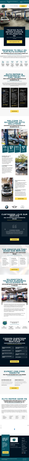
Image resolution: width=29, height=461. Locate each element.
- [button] (0, 426)
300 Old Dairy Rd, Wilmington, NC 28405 (15, 447)
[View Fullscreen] (0, 427)
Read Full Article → (4, 385)
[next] (24, 229)
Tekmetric (6, 459)
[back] (5, 229)
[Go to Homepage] (3, 4)
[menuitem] (25, 458)
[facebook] (2, 449)
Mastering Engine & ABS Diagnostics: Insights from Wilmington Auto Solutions (8, 379)
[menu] (27, 5)
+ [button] (0, 425)
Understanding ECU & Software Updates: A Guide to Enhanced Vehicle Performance (20, 379)
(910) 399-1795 (3, 1)
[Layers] (28, 425)
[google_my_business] (4, 449)
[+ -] (14, 430)
